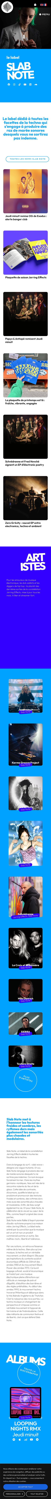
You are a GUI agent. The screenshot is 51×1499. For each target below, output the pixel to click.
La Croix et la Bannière (25, 965)
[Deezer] (25, 1439)
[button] (9, 1417)
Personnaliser (13, 1494)
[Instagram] (14, 84)
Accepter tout (25, 1487)
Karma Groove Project (25, 762)
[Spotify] (13, 1439)
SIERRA (25, 1031)
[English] (42, 4)
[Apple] (19, 1439)
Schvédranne (25, 914)
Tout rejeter (36, 1494)
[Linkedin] (30, 84)
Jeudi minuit (25, 709)
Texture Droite (25, 1063)
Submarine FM (25, 862)
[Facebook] (9, 84)
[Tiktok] (19, 84)
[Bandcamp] (37, 1439)
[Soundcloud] (35, 84)
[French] (45, 4)
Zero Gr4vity (25, 807)
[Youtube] (25, 84)
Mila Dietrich (25, 998)
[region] (25, 1481)
